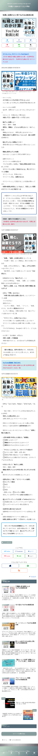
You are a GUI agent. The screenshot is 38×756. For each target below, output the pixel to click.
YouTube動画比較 (7, 542)
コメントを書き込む (19, 733)
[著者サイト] (10, 566)
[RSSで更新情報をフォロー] (19, 570)
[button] (34, 387)
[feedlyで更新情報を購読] (27, 566)
